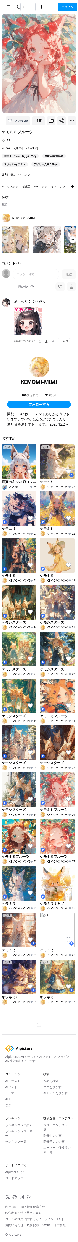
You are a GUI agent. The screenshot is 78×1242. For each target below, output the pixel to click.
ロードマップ (14, 1178)
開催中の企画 (52, 1135)
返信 (65, 341)
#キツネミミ (10, 186)
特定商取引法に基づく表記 (23, 1213)
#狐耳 (26, 186)
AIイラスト (12, 1081)
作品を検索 (50, 1081)
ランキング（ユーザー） (18, 1133)
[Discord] (14, 1197)
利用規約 (11, 1207)
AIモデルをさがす (55, 1093)
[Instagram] (21, 1197)
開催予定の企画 (54, 1141)
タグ (8, 1105)
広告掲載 (33, 1225)
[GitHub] (28, 1197)
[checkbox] (14, 286)
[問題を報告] (53, 341)
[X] (7, 1197)
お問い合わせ (14, 1225)
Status (46, 1225)
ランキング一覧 (15, 1141)
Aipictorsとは (14, 1172)
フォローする (39, 404)
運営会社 (60, 1225)
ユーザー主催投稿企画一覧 (57, 1150)
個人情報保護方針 (33, 1207)
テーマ (9, 1093)
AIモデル (11, 1099)
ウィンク (24, 174)
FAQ (60, 1219)
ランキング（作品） (18, 1125)
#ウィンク (58, 186)
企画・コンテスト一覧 (57, 1127)
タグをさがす (52, 1087)
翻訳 (4, 204)
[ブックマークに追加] (51, 120)
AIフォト (11, 1087)
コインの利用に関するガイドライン (29, 1219)
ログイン (68, 7)
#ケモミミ (41, 186)
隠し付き (23, 286)
